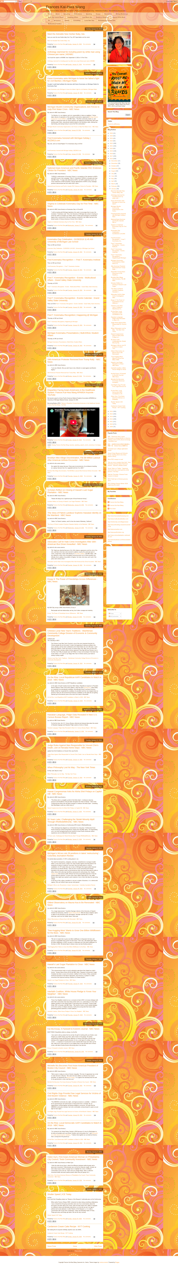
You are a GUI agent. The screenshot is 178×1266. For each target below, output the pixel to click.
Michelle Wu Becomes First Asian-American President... (118, 380)
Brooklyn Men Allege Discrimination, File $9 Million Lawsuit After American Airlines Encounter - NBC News (73, 459)
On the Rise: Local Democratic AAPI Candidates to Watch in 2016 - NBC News (68, 1139)
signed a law (54, 873)
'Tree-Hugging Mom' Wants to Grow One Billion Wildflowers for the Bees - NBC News (70, 947)
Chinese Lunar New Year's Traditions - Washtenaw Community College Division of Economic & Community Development (72, 633)
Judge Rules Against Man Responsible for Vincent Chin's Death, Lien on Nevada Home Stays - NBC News (72, 746)
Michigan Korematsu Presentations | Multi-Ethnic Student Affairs (64, 342)
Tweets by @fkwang (114, 124)
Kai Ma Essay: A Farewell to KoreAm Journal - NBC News (73, 1029)
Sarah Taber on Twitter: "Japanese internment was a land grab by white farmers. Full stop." (118, 470)
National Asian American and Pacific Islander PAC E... (118, 221)
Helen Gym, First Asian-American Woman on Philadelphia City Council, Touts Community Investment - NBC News (73, 1158)
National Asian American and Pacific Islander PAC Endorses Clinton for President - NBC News (74, 169)
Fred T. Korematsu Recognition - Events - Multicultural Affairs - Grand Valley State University (71, 279)
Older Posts (98, 1246)
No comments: (87, 44)
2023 (111, 141)
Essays (98, 14)
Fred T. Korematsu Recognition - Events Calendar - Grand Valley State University (78, 303)
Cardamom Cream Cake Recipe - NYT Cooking (68, 1226)
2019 (111, 151)
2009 (111, 426)
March (113, 183)
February (114, 186)
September (114, 168)
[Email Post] (94, 44)
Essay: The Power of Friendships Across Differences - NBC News (65, 613)
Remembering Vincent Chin (106, 20)
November (114, 163)
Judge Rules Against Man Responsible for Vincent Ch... (118, 324)
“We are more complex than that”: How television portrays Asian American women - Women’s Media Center (119, 464)
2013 (111, 416)
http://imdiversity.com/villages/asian (118, 522)
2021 (111, 146)
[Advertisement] (115, 575)
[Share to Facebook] (54, 47)
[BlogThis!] (50, 47)
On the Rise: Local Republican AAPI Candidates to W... (117, 313)
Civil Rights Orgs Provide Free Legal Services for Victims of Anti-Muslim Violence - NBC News (74, 1094)
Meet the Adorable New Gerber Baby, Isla (65, 34)
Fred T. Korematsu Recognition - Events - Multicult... (118, 245)
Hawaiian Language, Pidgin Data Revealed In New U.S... (118, 318)
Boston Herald (71, 1077)
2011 (111, 421)
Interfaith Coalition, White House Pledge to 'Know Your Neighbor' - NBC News (68, 1011)
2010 (111, 424)
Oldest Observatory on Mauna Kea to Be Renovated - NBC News (64, 919)
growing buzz (87, 687)
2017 (111, 156)
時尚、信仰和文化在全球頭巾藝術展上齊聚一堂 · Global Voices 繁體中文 (119, 445)
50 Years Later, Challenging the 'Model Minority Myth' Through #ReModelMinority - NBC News (71, 820)
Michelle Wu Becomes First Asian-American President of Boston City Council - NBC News (72, 1066)
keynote (72, 445)
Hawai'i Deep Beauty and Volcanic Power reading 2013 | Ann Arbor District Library (118, 454)
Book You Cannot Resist (56, 17)
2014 (111, 414)
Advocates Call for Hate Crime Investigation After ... (118, 296)
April (112, 181)
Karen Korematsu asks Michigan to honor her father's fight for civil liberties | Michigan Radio (73, 79)
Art (49, 20)
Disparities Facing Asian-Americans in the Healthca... (118, 273)
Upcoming (67, 14)
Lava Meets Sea (87, 17)
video (48, 447)
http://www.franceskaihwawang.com (118, 516)
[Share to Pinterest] (55, 47)
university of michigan (95, 445)
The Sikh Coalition (79, 553)
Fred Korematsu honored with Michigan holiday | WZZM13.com (64, 150)
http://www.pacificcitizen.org (116, 532)
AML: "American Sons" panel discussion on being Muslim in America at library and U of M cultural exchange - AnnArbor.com (119, 439)
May (112, 178)
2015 (111, 411)
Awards (67, 20)
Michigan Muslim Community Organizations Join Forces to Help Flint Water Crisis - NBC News (73, 108)
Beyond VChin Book (118, 17)
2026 (111, 133)
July (112, 173)
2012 (111, 419)
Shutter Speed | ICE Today (59, 1194)
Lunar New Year (89, 20)
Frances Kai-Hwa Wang (65, 7)
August (113, 171)
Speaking (89, 14)
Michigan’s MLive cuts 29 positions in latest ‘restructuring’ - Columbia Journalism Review (71, 885)
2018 (111, 153)
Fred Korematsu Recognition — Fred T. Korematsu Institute (73, 260)
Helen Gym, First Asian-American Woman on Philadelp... (118, 397)
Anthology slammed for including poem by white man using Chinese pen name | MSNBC (71, 61)
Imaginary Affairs (72, 17)
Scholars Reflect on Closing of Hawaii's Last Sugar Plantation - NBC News (67, 501)
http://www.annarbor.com (115, 529)
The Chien (113, 508)
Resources (57, 20)
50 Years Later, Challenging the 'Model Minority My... (118, 341)
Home (50, 14)
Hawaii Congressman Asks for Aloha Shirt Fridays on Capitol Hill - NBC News (68, 808)
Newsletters (108, 14)
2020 (111, 148)
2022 (111, 143)
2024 (111, 138)
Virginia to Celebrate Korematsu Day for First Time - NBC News (64, 222)
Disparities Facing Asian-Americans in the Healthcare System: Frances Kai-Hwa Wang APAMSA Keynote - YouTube (71, 392)
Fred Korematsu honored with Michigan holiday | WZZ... (118, 215)
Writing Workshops (122, 14)
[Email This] (48, 47)
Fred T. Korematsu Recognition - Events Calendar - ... (118, 250)
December (114, 161)
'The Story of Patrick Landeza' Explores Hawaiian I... (117, 290)
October (113, 166)
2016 (111, 158)
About (58, 14)
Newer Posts (51, 1246)
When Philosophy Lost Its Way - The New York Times (71, 767)
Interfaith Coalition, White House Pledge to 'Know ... (118, 369)
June (113, 176)
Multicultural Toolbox (55, 23)
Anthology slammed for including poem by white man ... (118, 196)
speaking (77, 445)
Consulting (76, 20)
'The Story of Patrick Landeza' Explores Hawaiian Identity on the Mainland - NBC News (70, 524)
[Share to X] (52, 47)
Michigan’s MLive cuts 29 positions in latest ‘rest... (118, 347)
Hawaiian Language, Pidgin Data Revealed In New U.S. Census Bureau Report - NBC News (72, 716)
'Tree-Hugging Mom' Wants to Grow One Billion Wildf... (117, 358)
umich (86, 445)
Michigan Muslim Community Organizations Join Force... (117, 209)
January (113, 188)
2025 (111, 136)
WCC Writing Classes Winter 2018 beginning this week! (118, 484)
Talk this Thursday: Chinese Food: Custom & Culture (118, 475)
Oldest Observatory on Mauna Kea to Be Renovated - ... (117, 352)
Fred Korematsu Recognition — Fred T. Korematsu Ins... (118, 239)
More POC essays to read (115, 459)
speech (82, 445)
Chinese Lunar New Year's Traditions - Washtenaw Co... (117, 307)
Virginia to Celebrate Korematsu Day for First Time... (118, 226)
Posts (112, 613)
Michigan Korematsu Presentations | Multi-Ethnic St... (118, 262)
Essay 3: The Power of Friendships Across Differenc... (117, 301)
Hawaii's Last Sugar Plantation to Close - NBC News (71, 964)
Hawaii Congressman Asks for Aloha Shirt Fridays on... (117, 335)
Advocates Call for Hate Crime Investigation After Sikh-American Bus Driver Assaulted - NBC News (71, 543)
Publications (78, 14)
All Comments (114, 616)
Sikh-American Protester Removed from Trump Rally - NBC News (65, 372)
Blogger (117, 1262)
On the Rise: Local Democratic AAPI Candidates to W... (117, 392)
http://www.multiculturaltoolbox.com (118, 519)
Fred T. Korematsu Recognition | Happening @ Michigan (72, 315)
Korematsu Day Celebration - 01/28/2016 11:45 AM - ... (118, 233)
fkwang (54, 445)
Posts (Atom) (78, 1251)
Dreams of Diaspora (102, 17)
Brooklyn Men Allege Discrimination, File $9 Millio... (118, 279)
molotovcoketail (103, 1262)
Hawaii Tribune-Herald (74, 912)
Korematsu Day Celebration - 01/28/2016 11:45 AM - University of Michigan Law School (70, 240)
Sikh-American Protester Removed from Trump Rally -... (118, 267)
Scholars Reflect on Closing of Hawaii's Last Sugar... (118, 284)
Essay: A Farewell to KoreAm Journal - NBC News (60, 1048)
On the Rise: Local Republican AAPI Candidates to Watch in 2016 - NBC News (68, 697)
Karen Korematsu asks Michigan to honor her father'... (118, 202)
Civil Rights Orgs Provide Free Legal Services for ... (118, 386)
